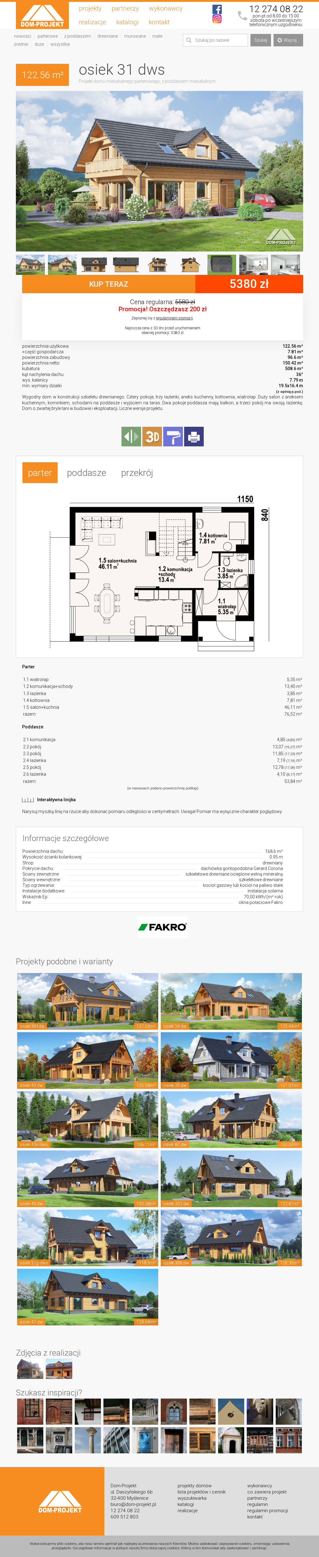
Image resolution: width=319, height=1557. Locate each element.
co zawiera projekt (267, 1492)
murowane (135, 36)
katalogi (127, 22)
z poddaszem (77, 36)
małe (157, 36)
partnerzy (125, 8)
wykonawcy (166, 8)
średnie (21, 44)
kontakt (159, 22)
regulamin (257, 1504)
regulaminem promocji (174, 318)
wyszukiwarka (192, 1498)
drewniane (108, 36)
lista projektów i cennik (202, 1492)
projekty (90, 8)
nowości (22, 36)
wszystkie (60, 44)
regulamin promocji (267, 1510)
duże (39, 44)
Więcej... (291, 40)
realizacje (92, 22)
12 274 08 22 (276, 9)
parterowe (48, 36)
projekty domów (195, 1486)
